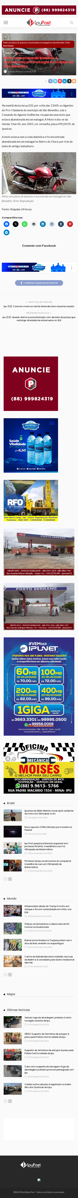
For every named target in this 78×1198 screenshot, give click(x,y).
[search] (71, 22)
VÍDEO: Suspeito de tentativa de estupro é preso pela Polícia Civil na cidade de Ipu (46, 1035)
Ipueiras (24, 53)
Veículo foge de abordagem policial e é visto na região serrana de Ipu (47, 1019)
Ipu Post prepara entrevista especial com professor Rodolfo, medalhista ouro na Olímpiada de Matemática (46, 846)
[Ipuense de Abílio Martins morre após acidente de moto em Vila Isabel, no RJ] (13, 815)
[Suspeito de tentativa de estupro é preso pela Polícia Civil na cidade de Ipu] (13, 1055)
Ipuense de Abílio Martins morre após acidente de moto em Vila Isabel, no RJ (49, 812)
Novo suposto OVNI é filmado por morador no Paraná (48, 829)
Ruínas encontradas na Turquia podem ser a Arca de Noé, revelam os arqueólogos (47, 942)
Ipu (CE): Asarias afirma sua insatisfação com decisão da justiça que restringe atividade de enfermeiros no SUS (39, 319)
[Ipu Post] (39, 22)
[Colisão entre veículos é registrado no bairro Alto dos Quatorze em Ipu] (13, 1089)
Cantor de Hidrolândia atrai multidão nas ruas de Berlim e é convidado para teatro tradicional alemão (49, 959)
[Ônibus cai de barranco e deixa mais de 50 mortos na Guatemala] (13, 928)
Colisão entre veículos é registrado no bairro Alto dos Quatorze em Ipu (47, 1086)
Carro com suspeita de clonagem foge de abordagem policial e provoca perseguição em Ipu (49, 1069)
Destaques (11, 53)
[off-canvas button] (6, 22)
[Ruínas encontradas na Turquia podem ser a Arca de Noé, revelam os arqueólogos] (13, 945)
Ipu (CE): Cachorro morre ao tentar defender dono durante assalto (39, 306)
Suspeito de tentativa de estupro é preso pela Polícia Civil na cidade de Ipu (49, 1052)
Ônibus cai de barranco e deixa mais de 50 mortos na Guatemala (46, 925)
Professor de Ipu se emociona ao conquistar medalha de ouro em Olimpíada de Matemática (47, 864)
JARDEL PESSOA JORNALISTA (22, 71)
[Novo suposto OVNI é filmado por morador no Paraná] (13, 831)
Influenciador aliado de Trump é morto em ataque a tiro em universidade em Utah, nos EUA (47, 909)
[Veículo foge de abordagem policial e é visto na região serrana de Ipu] (13, 1022)
